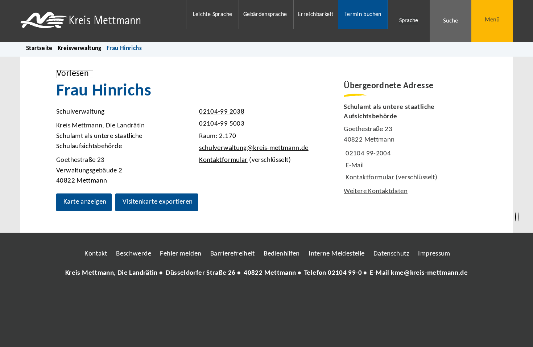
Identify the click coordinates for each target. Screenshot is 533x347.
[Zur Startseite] (98, 21)
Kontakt (95, 253)
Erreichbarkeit (315, 14)
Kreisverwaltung (80, 48)
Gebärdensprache (265, 14)
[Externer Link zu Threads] (249, 295)
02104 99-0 (345, 273)
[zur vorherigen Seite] (515, 217)
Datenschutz (391, 253)
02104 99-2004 (367, 153)
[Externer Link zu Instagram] (233, 295)
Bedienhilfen (282, 253)
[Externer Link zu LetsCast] (314, 295)
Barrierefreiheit (232, 253)
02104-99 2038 (220, 112)
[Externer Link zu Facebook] (217, 295)
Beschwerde (133, 253)
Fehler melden (180, 253)
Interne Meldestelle (336, 253)
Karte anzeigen (84, 202)
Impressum (434, 253)
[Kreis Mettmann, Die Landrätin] (266, 273)
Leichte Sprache (212, 14)
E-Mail (354, 165)
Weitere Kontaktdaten (376, 191)
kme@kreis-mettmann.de (429, 273)
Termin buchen (362, 14)
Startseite (39, 48)
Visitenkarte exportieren (158, 202)
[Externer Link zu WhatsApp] (298, 295)
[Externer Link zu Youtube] (282, 295)
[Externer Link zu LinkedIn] (266, 295)
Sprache (408, 21)
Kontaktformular (223, 160)
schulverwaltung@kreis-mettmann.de (253, 148)
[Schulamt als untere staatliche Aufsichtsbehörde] (410, 150)
